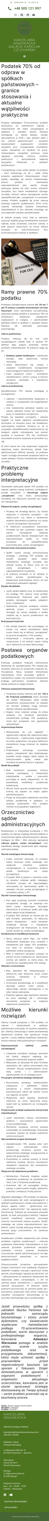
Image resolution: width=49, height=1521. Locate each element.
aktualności (10, 1507)
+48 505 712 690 (11, 1435)
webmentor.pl (35, 1516)
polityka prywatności (15, 1501)
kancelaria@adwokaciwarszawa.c (20, 1432)
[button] (24, 56)
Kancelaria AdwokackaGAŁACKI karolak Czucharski (24, 45)
